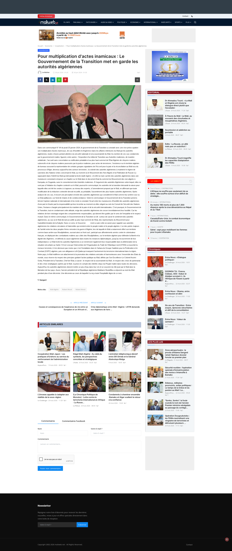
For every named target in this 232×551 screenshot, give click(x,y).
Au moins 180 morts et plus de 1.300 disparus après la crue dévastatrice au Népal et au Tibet (170, 207)
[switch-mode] (192, 16)
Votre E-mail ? (96, 429)
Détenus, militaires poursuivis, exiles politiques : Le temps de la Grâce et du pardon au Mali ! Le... (178, 386)
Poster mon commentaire (50, 468)
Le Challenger (42, 400)
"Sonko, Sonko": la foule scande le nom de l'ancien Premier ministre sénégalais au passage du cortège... (177, 404)
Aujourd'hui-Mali (42, 365)
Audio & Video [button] (106, 22)
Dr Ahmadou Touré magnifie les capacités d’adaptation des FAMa (178, 160)
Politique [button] (121, 22)
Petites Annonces (45, 16)
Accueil (40, 46)
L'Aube (75, 363)
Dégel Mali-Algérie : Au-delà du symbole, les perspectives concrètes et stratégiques (87, 356)
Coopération (59, 46)
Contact (185, 16)
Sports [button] (178, 22)
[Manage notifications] (227, 539)
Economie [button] (134, 22)
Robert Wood (67, 289)
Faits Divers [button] (91, 22)
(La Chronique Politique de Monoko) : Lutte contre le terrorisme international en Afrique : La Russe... (89, 398)
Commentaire (43, 439)
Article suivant (97, 303)
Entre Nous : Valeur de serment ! (175, 320)
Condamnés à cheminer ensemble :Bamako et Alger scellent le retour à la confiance (124, 397)
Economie (48, 46)
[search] (195, 22)
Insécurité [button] (165, 22)
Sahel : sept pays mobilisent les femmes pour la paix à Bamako (168, 230)
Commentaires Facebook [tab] (73, 421)
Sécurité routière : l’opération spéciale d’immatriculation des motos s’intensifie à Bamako (178, 371)
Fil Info (67, 22)
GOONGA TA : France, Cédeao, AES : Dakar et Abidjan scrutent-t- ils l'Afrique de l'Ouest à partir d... (177, 276)
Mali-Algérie (54, 289)
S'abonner (82, 525)
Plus (187, 22)
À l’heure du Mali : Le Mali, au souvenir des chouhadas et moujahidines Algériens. (178, 118)
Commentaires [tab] (48, 421)
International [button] (150, 22)
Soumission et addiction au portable (177, 131)
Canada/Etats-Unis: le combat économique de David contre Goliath (170, 219)
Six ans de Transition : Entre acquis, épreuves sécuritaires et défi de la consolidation (178, 307)
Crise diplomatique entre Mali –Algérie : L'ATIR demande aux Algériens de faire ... (115, 308)
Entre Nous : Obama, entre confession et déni (177, 292)
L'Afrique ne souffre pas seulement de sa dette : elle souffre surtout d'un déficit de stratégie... (169, 193)
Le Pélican (76, 406)
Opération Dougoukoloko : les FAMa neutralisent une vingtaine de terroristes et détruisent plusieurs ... (177, 419)
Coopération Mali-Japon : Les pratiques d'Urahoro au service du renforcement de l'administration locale (53, 358)
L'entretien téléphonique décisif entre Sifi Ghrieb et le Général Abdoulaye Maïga (123, 356)
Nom (40, 429)
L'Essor (167, 111)
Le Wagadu (169, 360)
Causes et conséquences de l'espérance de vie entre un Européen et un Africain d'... (63, 308)
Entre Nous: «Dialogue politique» (175, 258)
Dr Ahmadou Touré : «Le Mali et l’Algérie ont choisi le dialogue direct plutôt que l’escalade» (178, 104)
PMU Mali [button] (77, 22)
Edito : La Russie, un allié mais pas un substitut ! (176, 145)
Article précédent (80, 303)
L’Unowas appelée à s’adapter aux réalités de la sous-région (53, 395)
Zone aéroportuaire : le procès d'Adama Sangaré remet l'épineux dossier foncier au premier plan (176, 354)
